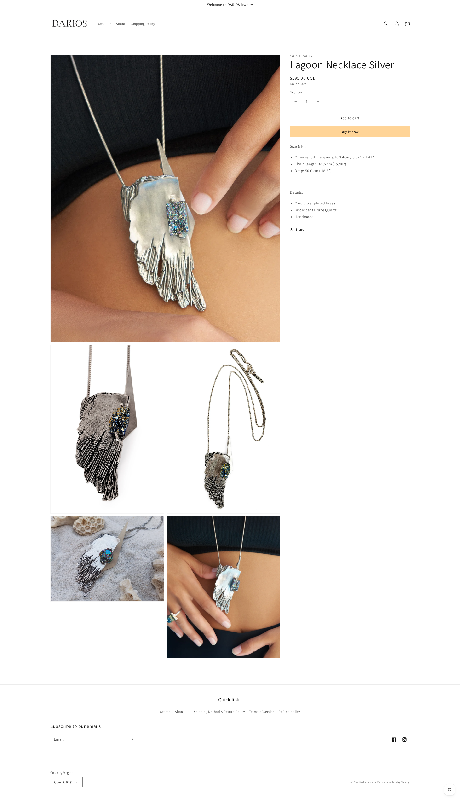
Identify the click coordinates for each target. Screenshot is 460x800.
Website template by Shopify (393, 782)
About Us (182, 711)
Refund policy (289, 711)
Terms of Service (261, 711)
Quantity (296, 92)
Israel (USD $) (63, 782)
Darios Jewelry (367, 782)
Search (165, 711)
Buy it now (350, 131)
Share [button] (299, 229)
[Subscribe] (131, 739)
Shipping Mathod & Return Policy (219, 711)
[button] (386, 23)
